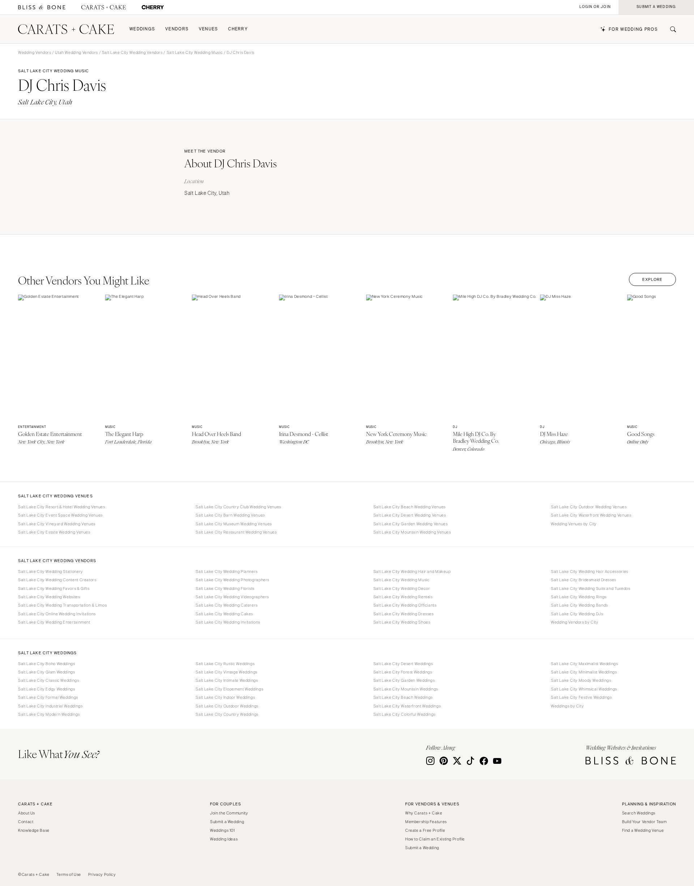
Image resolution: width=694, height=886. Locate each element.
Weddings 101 (222, 830)
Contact (25, 821)
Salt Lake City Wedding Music (195, 52)
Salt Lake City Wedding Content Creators (57, 580)
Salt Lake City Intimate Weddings (227, 680)
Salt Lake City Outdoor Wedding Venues (588, 507)
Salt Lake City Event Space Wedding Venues (60, 515)
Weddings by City (567, 706)
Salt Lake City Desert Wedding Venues (409, 515)
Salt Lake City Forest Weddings (402, 672)
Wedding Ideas (223, 839)
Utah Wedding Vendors (76, 52)
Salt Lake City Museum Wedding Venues (234, 524)
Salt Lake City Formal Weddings (48, 697)
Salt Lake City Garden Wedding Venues (410, 524)
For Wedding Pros (633, 29)
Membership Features (426, 821)
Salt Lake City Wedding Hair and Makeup (412, 571)
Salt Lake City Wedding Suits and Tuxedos (590, 588)
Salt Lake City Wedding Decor (401, 588)
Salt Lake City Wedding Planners (227, 571)
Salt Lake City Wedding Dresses (403, 614)
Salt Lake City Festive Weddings (581, 697)
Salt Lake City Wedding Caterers (227, 605)
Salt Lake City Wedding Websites (49, 597)
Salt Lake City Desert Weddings (403, 664)
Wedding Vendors (34, 52)
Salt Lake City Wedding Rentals (403, 597)
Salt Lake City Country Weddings (227, 714)
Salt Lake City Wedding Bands (579, 605)
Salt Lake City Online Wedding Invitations (57, 614)
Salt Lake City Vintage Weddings (226, 672)
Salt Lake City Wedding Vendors (132, 52)
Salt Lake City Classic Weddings (48, 680)
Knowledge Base (34, 830)
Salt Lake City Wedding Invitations (228, 622)
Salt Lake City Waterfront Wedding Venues (591, 515)
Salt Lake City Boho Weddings (46, 664)
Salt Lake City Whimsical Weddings (584, 689)
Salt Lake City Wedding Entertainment (54, 622)
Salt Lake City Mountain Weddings (405, 689)
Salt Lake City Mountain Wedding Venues (412, 532)
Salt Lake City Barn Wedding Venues (230, 515)
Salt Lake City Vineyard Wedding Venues (56, 524)
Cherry (238, 29)
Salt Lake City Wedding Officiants (405, 605)
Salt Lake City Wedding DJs (577, 614)
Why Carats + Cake (423, 813)
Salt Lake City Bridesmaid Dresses (583, 580)
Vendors (177, 29)
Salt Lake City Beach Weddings (403, 697)
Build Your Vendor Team (644, 821)
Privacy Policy (102, 874)
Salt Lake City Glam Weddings (46, 672)
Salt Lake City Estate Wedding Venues (54, 532)
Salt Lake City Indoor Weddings (225, 697)
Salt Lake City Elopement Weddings (229, 689)
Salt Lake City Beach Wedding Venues (409, 507)
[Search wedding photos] (153, 7)
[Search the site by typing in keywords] (670, 29)
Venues (208, 29)
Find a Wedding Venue (643, 830)
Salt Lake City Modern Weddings (49, 714)
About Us (26, 813)
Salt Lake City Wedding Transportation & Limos (62, 605)
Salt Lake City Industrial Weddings (50, 706)
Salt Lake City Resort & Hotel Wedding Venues (61, 507)
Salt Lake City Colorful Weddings (404, 714)
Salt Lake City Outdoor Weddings (227, 706)
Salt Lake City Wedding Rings (579, 597)
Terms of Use (68, 874)
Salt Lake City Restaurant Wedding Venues (236, 532)
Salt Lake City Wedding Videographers (232, 597)
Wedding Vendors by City (575, 622)
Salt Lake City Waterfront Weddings (407, 706)
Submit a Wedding (227, 821)
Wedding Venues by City (574, 524)
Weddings (142, 29)
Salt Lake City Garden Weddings (404, 680)
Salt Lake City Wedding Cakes (224, 614)
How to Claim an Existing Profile (435, 839)
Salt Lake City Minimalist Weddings (584, 672)
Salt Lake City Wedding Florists (225, 588)
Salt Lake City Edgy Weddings (46, 689)
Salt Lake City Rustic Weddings (225, 664)
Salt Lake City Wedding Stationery (50, 571)
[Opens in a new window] (41, 7)
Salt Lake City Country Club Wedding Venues (238, 507)
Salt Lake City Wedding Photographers (232, 580)
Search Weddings (638, 813)
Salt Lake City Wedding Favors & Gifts (53, 588)
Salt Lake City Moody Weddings (581, 680)
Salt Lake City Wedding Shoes (401, 622)
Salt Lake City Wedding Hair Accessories (589, 571)
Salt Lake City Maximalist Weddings (584, 664)
